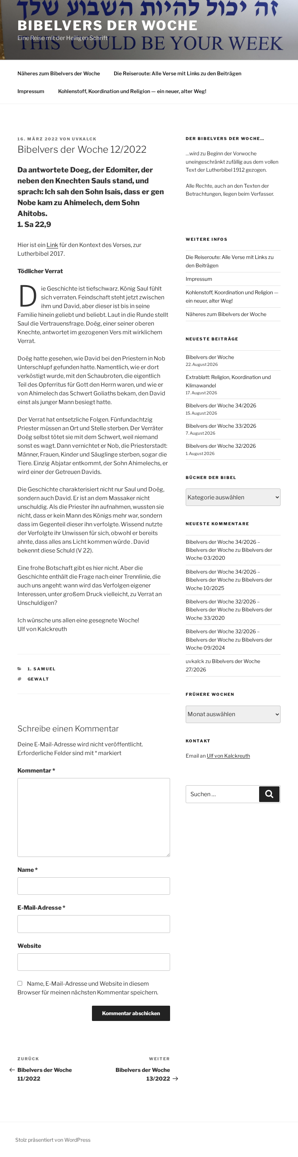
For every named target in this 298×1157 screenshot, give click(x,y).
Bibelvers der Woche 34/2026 (221, 405)
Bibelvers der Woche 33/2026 (221, 426)
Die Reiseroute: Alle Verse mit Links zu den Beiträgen (177, 73)
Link (52, 245)
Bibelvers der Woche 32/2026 (221, 446)
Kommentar (36, 770)
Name (27, 869)
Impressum (30, 91)
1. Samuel (42, 668)
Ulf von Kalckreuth (228, 756)
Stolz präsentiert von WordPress (52, 1140)
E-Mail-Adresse (41, 907)
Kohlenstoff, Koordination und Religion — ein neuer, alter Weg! (132, 91)
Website (29, 945)
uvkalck (84, 138)
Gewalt (39, 679)
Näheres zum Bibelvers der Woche (58, 73)
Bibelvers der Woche (107, 25)
